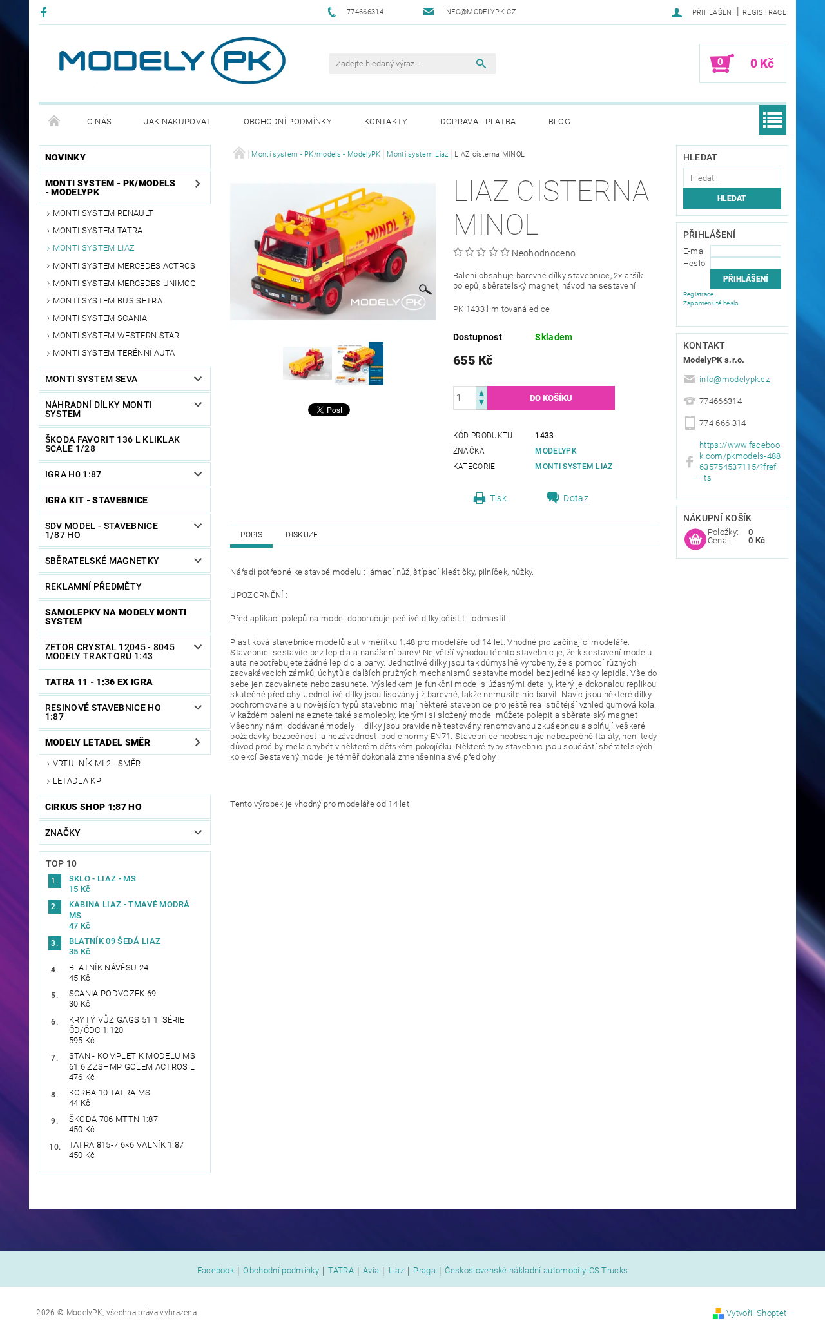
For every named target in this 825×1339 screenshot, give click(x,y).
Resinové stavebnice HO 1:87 (103, 712)
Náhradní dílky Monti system (98, 409)
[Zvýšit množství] (481, 392)
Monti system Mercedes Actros (124, 266)
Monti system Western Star (116, 335)
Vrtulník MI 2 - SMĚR (97, 763)
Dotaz (575, 498)
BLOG (559, 121)
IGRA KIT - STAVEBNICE (96, 500)
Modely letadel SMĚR (97, 742)
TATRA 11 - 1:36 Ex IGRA (99, 682)
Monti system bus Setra (107, 300)
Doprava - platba (478, 121)
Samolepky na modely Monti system (116, 616)
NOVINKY (65, 157)
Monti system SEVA (91, 379)
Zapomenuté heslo (711, 303)
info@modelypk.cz (734, 379)
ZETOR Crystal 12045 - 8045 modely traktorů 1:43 (110, 651)
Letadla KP (77, 780)
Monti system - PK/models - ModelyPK (110, 187)
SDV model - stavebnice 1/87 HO (101, 530)
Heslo (694, 263)
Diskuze (302, 534)
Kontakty (386, 121)
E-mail (695, 251)
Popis (251, 534)
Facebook (216, 1270)
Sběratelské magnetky (102, 560)
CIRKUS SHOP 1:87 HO (93, 807)
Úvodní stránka (55, 122)
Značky (63, 832)
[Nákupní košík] (695, 540)
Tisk (498, 498)
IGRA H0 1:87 (73, 474)
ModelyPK (556, 451)
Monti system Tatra (98, 230)
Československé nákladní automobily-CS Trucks (536, 1270)
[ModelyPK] (171, 61)
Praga (424, 1270)
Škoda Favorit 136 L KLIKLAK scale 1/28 (112, 444)
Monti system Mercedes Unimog (125, 283)
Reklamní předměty (93, 586)
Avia (371, 1270)
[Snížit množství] (481, 404)
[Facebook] (45, 11)
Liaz (396, 1270)
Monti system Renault (103, 213)
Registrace (764, 12)
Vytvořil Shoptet (756, 1313)
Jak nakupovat (177, 121)
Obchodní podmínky (288, 121)
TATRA (341, 1270)
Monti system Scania (100, 318)
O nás (99, 121)
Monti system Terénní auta (114, 353)
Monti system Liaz (94, 248)
